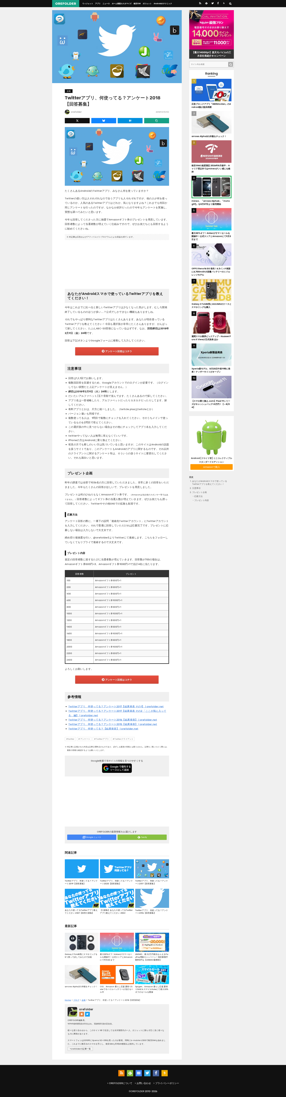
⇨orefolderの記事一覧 (80, 1049)
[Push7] (223, 3)
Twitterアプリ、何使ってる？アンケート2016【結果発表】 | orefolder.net (112, 720)
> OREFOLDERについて (119, 1083)
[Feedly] (206, 3)
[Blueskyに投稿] (103, 120)
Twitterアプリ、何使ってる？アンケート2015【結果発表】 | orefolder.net (112, 724)
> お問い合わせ (143, 1083)
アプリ (98, 3)
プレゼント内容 (201, 500)
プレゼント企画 (199, 492)
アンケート (85, 739)
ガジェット (147, 3)
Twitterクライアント (124, 739)
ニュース (106, 3)
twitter (71, 739)
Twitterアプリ (102, 739)
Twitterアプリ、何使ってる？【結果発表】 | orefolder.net (103, 728)
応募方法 (198, 496)
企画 (69, 91)
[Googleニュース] (139, 1073)
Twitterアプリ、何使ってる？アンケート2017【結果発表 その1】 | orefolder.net (116, 706)
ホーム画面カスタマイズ (122, 3)
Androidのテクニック (163, 3)
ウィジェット (87, 3)
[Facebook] (218, 3)
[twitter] (212, 3)
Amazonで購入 (211, 467)
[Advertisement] (117, 263)
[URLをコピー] (156, 120)
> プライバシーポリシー (166, 1083)
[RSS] (200, 3)
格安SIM (137, 3)
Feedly (144, 837)
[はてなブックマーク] (130, 120)
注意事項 (196, 488)
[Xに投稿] (77, 120)
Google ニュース (93, 837)
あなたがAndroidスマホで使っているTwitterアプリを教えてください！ (209, 483)
